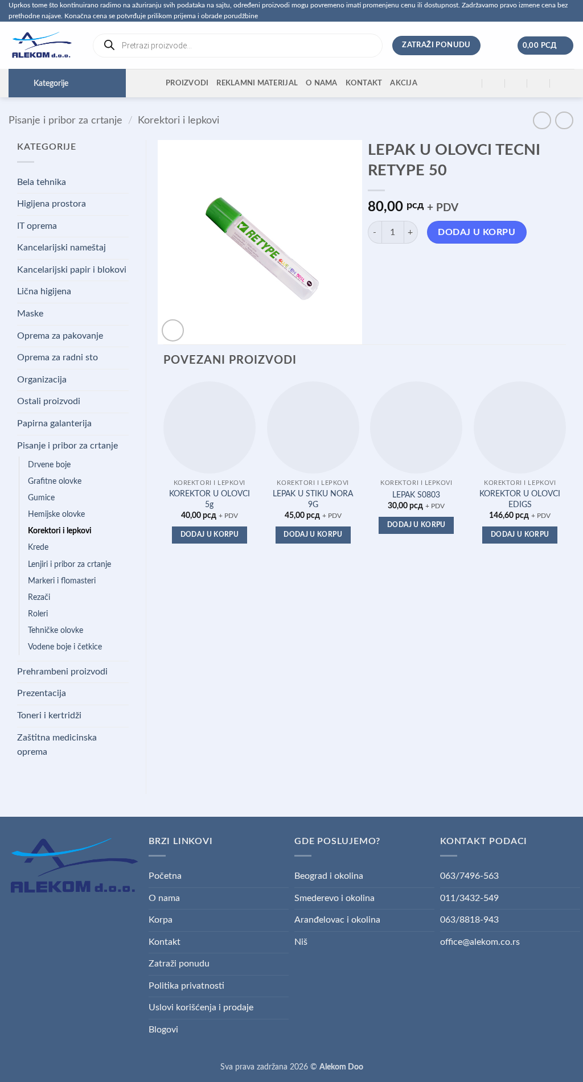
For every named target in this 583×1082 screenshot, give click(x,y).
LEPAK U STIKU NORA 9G (313, 499)
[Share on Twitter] (398, 265)
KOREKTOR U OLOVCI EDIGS (519, 499)
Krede (38, 547)
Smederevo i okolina (334, 898)
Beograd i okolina (328, 876)
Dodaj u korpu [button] (209, 535)
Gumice (41, 497)
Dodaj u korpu (476, 232)
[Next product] (542, 120)
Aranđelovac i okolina (337, 919)
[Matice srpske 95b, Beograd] (471, 83)
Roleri (38, 614)
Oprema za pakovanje (60, 335)
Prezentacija (41, 693)
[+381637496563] (539, 83)
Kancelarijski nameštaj (61, 247)
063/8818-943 (469, 919)
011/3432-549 (469, 898)
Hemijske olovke (56, 514)
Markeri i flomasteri (62, 581)
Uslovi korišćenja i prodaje (201, 1007)
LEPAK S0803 (416, 495)
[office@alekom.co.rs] (494, 83)
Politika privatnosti (186, 985)
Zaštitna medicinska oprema (57, 745)
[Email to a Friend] (418, 265)
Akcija (403, 83)
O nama (322, 83)
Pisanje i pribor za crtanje (65, 120)
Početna (165, 876)
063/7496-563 (469, 876)
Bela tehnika (41, 182)
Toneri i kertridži (49, 715)
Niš (300, 942)
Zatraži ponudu (179, 963)
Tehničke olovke (55, 630)
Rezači (39, 597)
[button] (546, 45)
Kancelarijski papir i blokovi (71, 269)
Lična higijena (44, 291)
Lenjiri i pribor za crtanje (69, 564)
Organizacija (42, 379)
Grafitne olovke (54, 481)
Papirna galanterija (54, 423)
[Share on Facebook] (377, 265)
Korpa (161, 919)
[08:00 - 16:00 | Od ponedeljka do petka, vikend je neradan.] (516, 83)
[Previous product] (564, 120)
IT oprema (37, 226)
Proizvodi (187, 83)
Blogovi (163, 1029)
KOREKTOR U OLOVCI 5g (209, 499)
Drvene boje (49, 464)
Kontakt (364, 83)
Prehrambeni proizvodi (62, 671)
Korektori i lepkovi (178, 120)
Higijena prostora (51, 203)
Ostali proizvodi (48, 401)
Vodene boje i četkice (65, 647)
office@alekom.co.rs (480, 942)
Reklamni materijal (257, 83)
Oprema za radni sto (57, 357)
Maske (30, 313)
